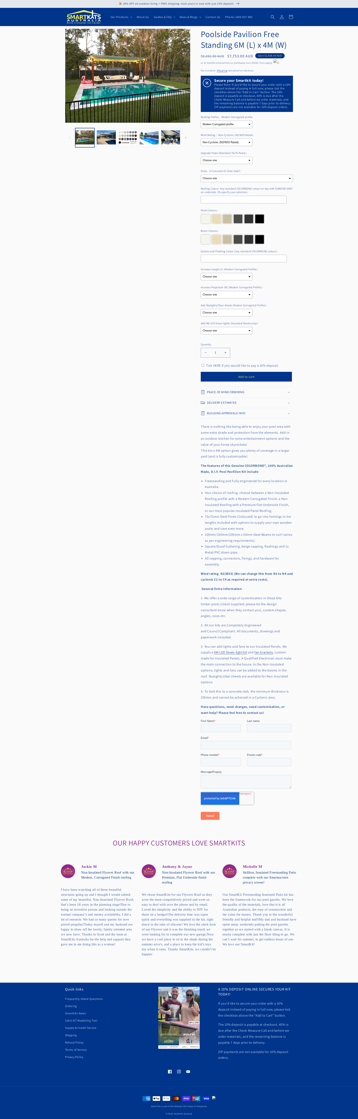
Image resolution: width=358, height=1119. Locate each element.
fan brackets (263, 652)
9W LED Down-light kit (230, 652)
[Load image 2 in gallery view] (106, 137)
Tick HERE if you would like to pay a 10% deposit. (242, 365)
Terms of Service (76, 1050)
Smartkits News (75, 1013)
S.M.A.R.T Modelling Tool (81, 1020)
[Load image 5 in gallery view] (170, 137)
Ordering (71, 1006)
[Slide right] (185, 137)
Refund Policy (74, 1042)
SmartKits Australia (183, 1113)
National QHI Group (183, 1106)
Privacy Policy (74, 1057)
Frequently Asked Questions (84, 999)
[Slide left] (69, 137)
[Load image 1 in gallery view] (84, 137)
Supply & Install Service (80, 1028)
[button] (121, 17)
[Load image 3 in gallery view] (127, 137)
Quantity (206, 344)
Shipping (222, 70)
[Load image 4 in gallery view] (149, 137)
